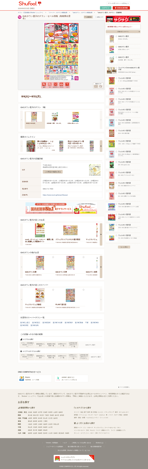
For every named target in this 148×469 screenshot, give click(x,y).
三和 (96, 433)
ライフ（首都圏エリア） (118, 430)
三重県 (45, 421)
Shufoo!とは (99, 443)
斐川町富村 (46, 322)
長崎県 (40, 433)
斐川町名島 (35, 325)
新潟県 (40, 418)
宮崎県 (55, 433)
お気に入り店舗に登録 (99, 17)
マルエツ (92, 430)
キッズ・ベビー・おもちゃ (96, 415)
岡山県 (30, 427)
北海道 (30, 412)
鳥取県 (40, 427)
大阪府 (30, 424)
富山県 (45, 418)
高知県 (45, 430)
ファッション (83, 415)
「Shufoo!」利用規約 (51, 443)
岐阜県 (40, 421)
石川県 (50, 418)
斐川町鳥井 (69, 322)
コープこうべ (84, 433)
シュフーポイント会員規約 (54, 446)
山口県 (50, 427)
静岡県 (35, 421)
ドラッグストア (109, 412)
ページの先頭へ (124, 387)
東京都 (30, 415)
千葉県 (47, 415)
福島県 (61, 412)
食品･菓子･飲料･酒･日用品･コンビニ (91, 412)
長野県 (35, 418)
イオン (119, 427)
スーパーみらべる (110, 427)
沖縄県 (67, 433)
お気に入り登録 (53, 257)
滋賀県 (45, 424)
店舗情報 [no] (88, 17)
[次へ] (101, 120)
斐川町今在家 (57, 322)
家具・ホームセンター (122, 412)
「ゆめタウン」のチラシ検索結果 (82, 12)
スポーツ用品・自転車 (121, 415)
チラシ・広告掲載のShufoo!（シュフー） (31, 12)
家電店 (76, 415)
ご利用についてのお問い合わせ (81, 443)
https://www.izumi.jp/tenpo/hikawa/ (55, 195)
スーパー (77, 412)
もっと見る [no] (124, 247)
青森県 (35, 412)
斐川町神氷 (95, 322)
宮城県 (45, 412)
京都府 (40, 424)
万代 (87, 430)
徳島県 (30, 430)
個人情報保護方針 (96, 446)
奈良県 (50, 424)
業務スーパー (78, 427)
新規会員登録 (121, 8)
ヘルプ (65, 443)
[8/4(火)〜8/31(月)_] (35, 116)
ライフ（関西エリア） (103, 430)
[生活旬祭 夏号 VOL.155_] (55, 116)
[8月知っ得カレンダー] (76, 116)
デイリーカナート (104, 433)
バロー (92, 433)
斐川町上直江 (25, 322)
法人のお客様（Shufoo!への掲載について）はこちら (74, 450)
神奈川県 (36, 415)
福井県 (55, 418)
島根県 (45, 427)
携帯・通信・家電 (79, 417)
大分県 (50, 433)
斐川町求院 (24, 325)
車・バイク (109, 415)
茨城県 (52, 415)
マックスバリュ (99, 427)
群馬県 (62, 415)
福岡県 (30, 433)
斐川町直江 (36, 322)
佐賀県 (35, 433)
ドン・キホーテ (88, 427)
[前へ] (21, 120)
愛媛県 (40, 430)
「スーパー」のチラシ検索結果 (57, 12)
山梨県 (30, 418)
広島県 (35, 427)
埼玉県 (42, 415)
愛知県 (30, 421)
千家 (86, 322)
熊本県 (45, 433)
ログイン (105, 8)
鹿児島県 (61, 433)
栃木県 (57, 415)
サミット (77, 433)
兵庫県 (35, 424)
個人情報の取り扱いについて (77, 446)
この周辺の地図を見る (53, 172)
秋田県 (50, 412)
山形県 (55, 412)
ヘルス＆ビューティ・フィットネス (97, 417)
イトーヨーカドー (79, 430)
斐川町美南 (79, 322)
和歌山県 (56, 424)
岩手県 (40, 412)
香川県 (35, 430)
